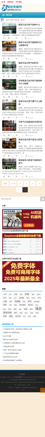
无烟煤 (17, 301)
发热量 (21, 298)
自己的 (18, 316)
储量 (33, 294)
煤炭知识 (10, 2)
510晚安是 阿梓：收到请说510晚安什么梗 (17, 329)
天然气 (33, 298)
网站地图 (14, 379)
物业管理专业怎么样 (10, 357)
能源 (11, 316)
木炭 (10, 305)
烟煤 (15, 309)
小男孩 (22, 390)
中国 (15, 294)
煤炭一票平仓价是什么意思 (12, 350)
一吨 (4, 294)
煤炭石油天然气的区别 (28, 62)
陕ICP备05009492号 (29, 379)
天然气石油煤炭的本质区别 (30, 121)
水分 (36, 305)
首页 (5, 183)
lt (5, 38)
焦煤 (25, 309)
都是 (34, 316)
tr (5, 135)
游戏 (4, 309)
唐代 (27, 298)
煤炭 (38, 308)
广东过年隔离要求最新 (11, 353)
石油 (37, 313)
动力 (15, 298)
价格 (27, 294)
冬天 (4, 298)
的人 (26, 313)
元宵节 (38, 294)
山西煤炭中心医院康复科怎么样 (14, 343)
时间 (24, 301)
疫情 (21, 313)
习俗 (21, 294)
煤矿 (15, 313)
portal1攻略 (7, 336)
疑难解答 (20, 379)
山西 (5, 301)
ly (5, 97)
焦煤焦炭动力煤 (8, 346)
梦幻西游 (22, 305)
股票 (5, 316)
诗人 (24, 316)
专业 (10, 294)
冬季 (10, 298)
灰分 (9, 309)
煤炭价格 (7, 312)
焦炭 (20, 309)
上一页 (13, 183)
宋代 (39, 298)
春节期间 (36, 301)
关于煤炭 (19, 2)
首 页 (3, 2)
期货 (5, 305)
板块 (15, 305)
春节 (29, 301)
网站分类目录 (33, 377)
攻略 (10, 301)
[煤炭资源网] (22, 7)
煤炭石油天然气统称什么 (29, 24)
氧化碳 (30, 305)
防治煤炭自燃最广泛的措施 (12, 360)
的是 (31, 313)
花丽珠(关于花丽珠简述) (11, 332)
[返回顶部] (42, 390)
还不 (29, 316)
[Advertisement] (22, 414)
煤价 (31, 309)
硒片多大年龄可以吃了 (11, 339)
